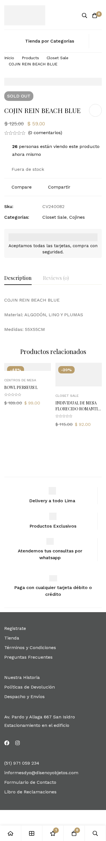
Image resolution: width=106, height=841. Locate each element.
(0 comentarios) (45, 132)
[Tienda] (31, 833)
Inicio (9, 58)
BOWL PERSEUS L (21, 387)
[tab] (18, 278)
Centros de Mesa (20, 380)
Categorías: (16, 217)
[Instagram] (17, 742)
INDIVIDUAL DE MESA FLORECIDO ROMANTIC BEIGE (78, 408)
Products (30, 58)
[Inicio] (10, 833)
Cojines (77, 217)
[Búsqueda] (84, 15)
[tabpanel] (53, 314)
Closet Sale (57, 58)
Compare (22, 187)
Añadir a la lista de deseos (95, 110)
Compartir (59, 187)
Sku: (8, 206)
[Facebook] (6, 742)
